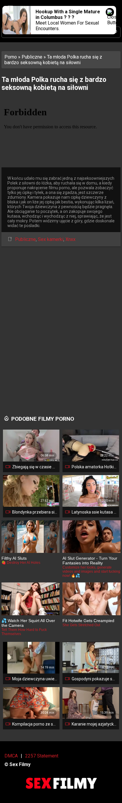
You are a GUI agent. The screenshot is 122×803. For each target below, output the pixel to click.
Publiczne (32, 57)
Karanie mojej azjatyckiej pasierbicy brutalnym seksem (94, 724)
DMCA (11, 756)
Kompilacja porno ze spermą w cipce (34, 724)
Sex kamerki (50, 239)
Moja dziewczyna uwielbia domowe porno (34, 678)
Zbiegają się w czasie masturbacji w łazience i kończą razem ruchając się (34, 466)
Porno (10, 57)
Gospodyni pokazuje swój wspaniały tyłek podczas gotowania (94, 678)
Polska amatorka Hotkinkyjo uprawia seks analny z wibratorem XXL (94, 466)
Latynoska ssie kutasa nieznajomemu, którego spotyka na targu (94, 512)
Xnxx (70, 239)
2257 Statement (41, 756)
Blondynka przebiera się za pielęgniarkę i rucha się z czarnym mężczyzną (34, 512)
